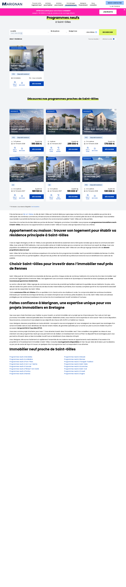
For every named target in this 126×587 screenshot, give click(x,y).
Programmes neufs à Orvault (74, 371)
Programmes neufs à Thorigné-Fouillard (78, 362)
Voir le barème (35, 206)
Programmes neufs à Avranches (76, 366)
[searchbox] (23, 33)
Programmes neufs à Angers (74, 374)
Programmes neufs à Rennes (74, 359)
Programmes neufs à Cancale (20, 366)
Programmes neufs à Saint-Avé (75, 369)
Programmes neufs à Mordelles (21, 357)
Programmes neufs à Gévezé (74, 357)
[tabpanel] (27, 58)
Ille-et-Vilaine (28, 214)
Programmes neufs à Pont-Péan (21, 362)
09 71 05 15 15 (116, 6)
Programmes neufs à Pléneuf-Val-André (24, 369)
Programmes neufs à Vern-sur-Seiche (23, 364)
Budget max (73, 31)
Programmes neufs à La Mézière (21, 359)
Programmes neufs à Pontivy (20, 371)
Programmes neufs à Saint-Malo (76, 364)
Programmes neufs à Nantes (20, 374)
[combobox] (30, 32)
